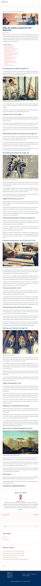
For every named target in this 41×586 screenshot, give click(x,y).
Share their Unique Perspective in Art (10, 62)
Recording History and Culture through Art (11, 48)
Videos (4, 566)
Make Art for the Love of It (8, 51)
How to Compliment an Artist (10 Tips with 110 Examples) (13, 551)
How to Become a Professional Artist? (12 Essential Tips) (13, 555)
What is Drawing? (6, 539)
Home (4, 11)
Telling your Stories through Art (9, 58)
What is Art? (5, 537)
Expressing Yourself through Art (9, 46)
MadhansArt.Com (4, 1)
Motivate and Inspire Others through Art (11, 52)
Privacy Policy (33, 574)
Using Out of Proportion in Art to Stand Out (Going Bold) (13, 553)
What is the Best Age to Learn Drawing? (10, 557)
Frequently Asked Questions (9, 65)
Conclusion (6, 63)
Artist (7, 11)
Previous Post (5, 514)
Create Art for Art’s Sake (8, 47)
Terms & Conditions (26, 575)
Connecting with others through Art (10, 57)
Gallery (28, 574)
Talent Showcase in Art (8, 59)
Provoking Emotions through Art (9, 50)
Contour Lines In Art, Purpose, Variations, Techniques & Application (15, 559)
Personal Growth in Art (8, 55)
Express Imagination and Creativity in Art (11, 54)
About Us (24, 574)
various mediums (16, 393)
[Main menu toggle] (39, 2)
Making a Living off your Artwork (9, 61)
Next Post (37, 514)
